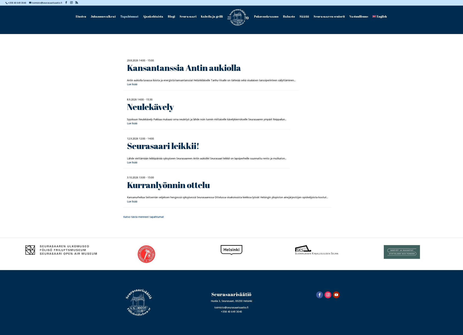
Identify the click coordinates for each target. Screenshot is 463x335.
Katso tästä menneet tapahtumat (143, 217)
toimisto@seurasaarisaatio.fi (231, 307)
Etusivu (81, 16)
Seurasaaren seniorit (329, 16)
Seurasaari (188, 16)
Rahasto (289, 16)
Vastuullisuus (358, 16)
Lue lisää (132, 84)
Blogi (171, 16)
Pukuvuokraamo (266, 16)
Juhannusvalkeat (103, 16)
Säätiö (304, 16)
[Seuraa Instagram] (327, 294)
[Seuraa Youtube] (336, 294)
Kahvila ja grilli (212, 16)
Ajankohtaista (153, 16)
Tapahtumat (129, 16)
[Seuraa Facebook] (319, 294)
